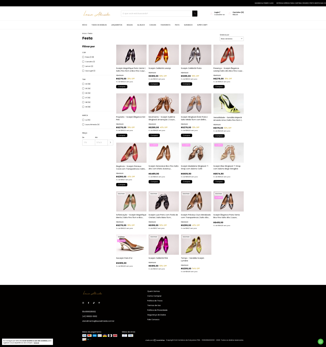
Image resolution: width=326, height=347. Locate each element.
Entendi (36, 343)
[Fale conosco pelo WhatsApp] (320, 341)
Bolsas (130, 25)
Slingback (188, 25)
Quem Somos (153, 291)
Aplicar (110, 142)
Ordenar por (224, 35)
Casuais (152, 25)
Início (84, 25)
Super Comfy (202, 25)
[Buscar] (194, 14)
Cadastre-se (219, 14)
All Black (141, 25)
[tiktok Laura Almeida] (94, 303)
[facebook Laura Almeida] (88, 303)
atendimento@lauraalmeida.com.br (98, 321)
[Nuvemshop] (155, 341)
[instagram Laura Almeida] (83, 303)
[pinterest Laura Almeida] (99, 303)
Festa (177, 25)
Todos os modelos (99, 25)
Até (96, 137)
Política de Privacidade (157, 310)
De (83, 137)
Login (216, 12)
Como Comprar (154, 296)
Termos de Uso (154, 305)
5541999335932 (89, 311)
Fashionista (165, 25)
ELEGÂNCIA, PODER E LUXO (254, 3)
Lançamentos (116, 25)
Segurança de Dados (156, 315)
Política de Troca (154, 300)
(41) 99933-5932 (89, 316)
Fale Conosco (153, 319)
